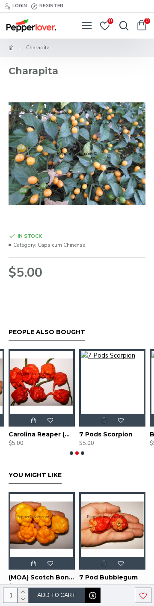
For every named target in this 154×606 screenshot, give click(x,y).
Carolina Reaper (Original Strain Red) (42, 434)
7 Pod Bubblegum (108, 577)
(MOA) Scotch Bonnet (42, 577)
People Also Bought (47, 332)
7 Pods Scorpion (106, 434)
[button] (71, 453)
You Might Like (35, 475)
